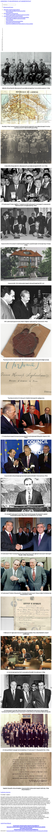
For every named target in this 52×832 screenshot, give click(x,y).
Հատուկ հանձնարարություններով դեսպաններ (19, 23)
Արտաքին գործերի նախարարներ (15, 10)
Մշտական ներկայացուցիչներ (14, 21)
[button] (3, 792)
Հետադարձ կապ (8, 7)
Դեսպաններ (9, 12)
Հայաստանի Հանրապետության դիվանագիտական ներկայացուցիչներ (27, 830)
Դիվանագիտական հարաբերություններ (17, 17)
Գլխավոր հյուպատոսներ (13, 22)
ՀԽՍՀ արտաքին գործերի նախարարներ (17, 14)
